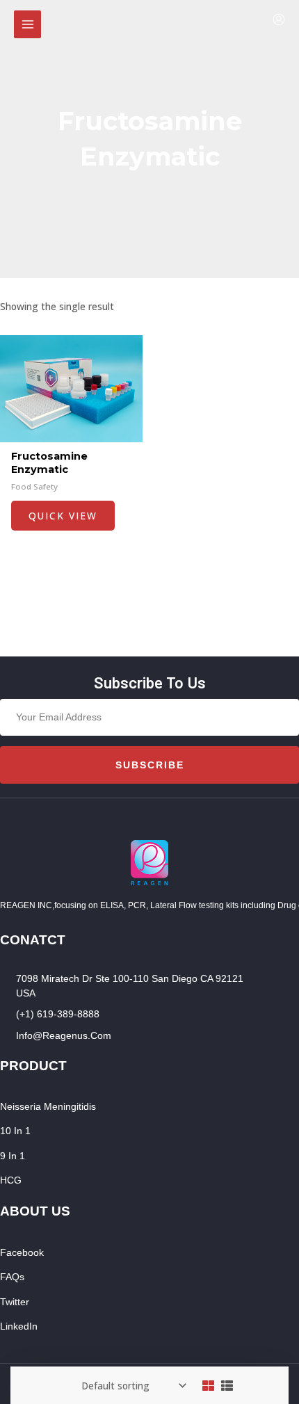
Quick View (63, 515)
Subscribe (149, 764)
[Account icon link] (279, 19)
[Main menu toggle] (27, 24)
